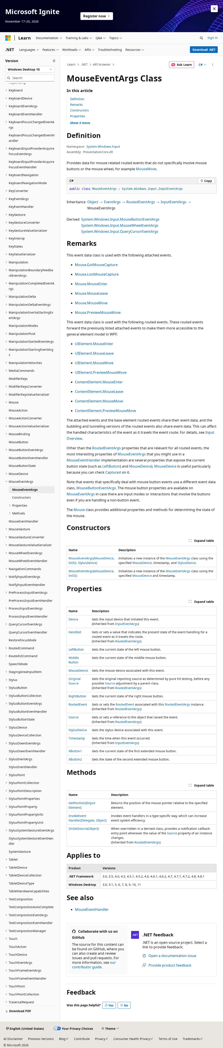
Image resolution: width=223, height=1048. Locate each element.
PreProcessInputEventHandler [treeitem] (30, 600)
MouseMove (146, 169)
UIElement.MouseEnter (94, 343)
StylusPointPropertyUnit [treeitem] (26, 822)
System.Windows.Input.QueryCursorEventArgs (119, 231)
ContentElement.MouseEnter (99, 382)
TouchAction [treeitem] (18, 947)
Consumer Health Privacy (131, 1039)
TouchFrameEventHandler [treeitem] (27, 978)
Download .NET (204, 50)
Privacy (100, 1039)
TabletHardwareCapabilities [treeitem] (29, 891)
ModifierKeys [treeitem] (18, 379)
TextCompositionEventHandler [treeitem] (31, 923)
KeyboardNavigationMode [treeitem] (28, 183)
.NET (84, 64)
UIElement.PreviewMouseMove (101, 372)
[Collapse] (54, 60)
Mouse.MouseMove (91, 303)
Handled (75, 632)
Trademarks (191, 1039)
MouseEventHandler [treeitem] (23, 521)
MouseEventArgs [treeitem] (25, 490)
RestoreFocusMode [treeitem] (22, 640)
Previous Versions (41, 1039)
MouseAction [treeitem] (18, 410)
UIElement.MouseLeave (94, 353)
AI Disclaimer (13, 1039)
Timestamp (77, 738)
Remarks (76, 104)
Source (110, 683)
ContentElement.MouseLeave (99, 391)
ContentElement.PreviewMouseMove (105, 410)
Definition (77, 99)
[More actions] (212, 64)
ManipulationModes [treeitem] (23, 326)
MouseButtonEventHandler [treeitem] (28, 458)
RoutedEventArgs (140, 202)
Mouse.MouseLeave (91, 293)
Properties (77, 116)
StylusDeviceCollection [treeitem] (25, 735)
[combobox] (29, 69)
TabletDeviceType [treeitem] (21, 883)
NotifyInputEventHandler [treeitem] (27, 585)
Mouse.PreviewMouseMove (98, 312)
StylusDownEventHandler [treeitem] (27, 751)
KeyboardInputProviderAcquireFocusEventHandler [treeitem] (31, 164)
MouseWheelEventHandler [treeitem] (28, 561)
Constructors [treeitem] (21, 497)
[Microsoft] (8, 38)
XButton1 (75, 751)
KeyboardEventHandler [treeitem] (25, 114)
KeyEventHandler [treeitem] (21, 207)
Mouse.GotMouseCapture (96, 264)
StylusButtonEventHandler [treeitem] (28, 711)
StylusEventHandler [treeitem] (23, 767)
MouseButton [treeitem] (18, 442)
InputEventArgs (173, 202)
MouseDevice (140, 466)
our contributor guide (94, 964)
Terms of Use (168, 1039)
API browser (102, 64)
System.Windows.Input (103, 146)
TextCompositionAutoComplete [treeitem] (31, 907)
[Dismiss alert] (214, 8)
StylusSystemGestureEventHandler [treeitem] (31, 841)
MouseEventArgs (132, 454)
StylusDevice (186, 563)
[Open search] (201, 38)
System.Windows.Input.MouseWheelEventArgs (119, 225)
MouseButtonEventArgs (96, 488)
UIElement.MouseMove (94, 362)
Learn (71, 64)
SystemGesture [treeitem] (20, 852)
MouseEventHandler (83, 460)
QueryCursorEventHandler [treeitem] (28, 632)
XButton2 (75, 759)
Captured (113, 472)
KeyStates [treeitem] (16, 246)
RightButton (77, 696)
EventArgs (112, 202)
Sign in (213, 38)
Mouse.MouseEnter (91, 283)
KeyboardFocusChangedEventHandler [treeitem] (31, 138)
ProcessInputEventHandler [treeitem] (28, 616)
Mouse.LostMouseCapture (97, 274)
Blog (62, 1039)
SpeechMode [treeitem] (18, 664)
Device (73, 619)
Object (92, 202)
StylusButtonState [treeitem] (22, 719)
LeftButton (111, 466)
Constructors (79, 110)
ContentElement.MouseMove (99, 401)
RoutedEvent (78, 704)
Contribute (82, 1039)
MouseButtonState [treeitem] (22, 466)
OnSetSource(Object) (84, 828)
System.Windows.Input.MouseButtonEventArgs (120, 219)
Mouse (79, 509)
